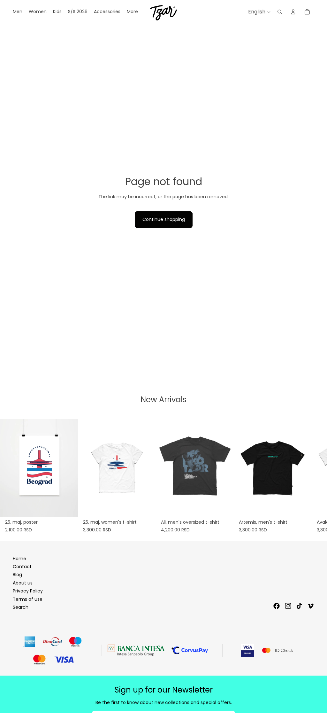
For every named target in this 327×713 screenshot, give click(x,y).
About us (23, 583)
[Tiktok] (299, 606)
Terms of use (27, 599)
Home (19, 558)
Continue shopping (163, 219)
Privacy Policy (28, 591)
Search (20, 607)
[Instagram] (288, 606)
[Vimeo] (310, 606)
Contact (22, 566)
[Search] (280, 12)
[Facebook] (276, 606)
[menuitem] (132, 12)
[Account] (293, 12)
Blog (17, 574)
